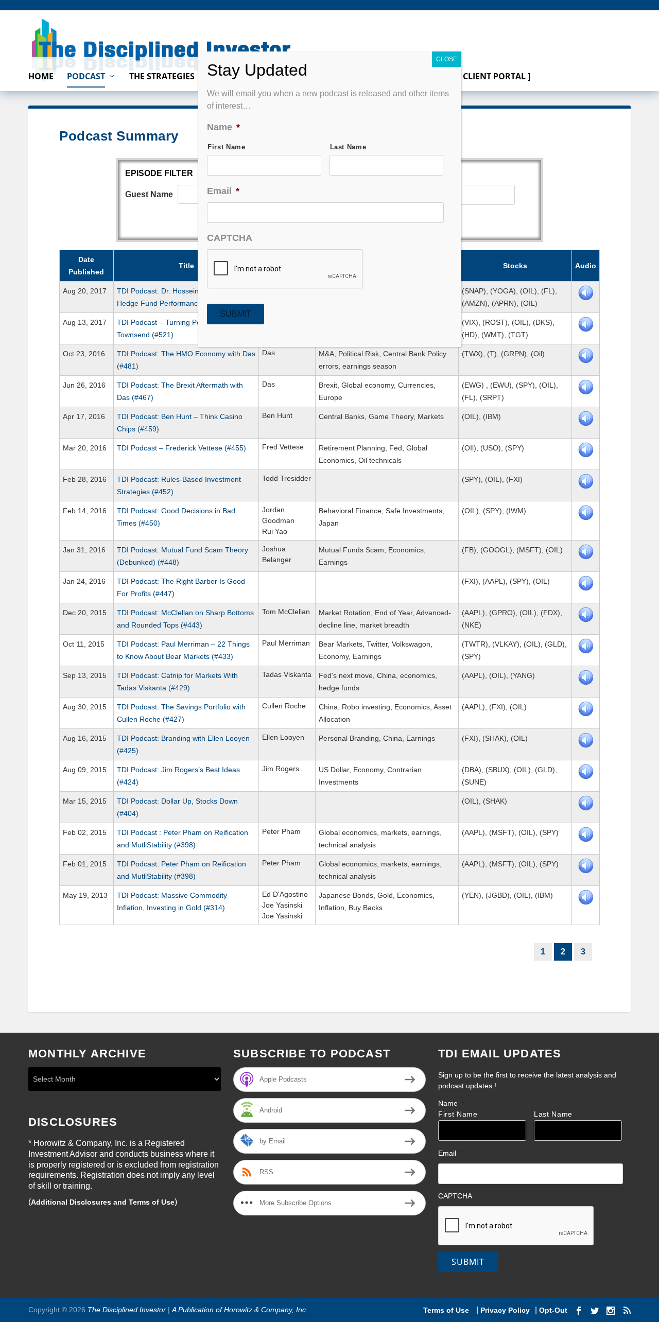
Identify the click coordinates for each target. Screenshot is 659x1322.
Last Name (553, 1114)
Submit (468, 1261)
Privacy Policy (505, 1310)
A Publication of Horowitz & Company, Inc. (240, 1310)
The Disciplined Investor (125, 1310)
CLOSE (446, 59)
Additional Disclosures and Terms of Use (103, 1202)
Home (41, 77)
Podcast (86, 77)
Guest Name (149, 194)
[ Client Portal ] (494, 77)
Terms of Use (447, 1310)
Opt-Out (552, 1310)
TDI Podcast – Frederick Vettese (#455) (181, 448)
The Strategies (162, 77)
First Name (458, 1114)
